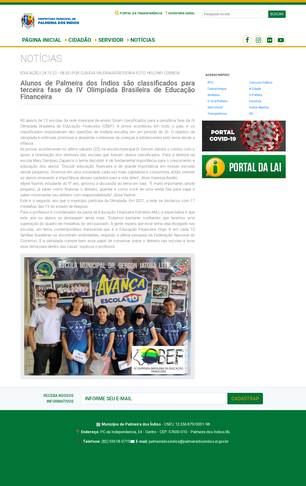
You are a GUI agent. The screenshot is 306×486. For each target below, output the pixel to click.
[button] (187, 261)
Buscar (277, 14)
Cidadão (79, 40)
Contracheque (217, 89)
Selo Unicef (215, 107)
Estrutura (255, 101)
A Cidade (255, 89)
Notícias (142, 40)
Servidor (110, 40)
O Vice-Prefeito (217, 101)
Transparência (217, 113)
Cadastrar (245, 398)
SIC (251, 113)
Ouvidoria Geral (180, 13)
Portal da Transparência (140, 13)
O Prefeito (255, 95)
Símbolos (214, 95)
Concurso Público (260, 82)
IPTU (210, 82)
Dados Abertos (259, 107)
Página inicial (41, 40)
